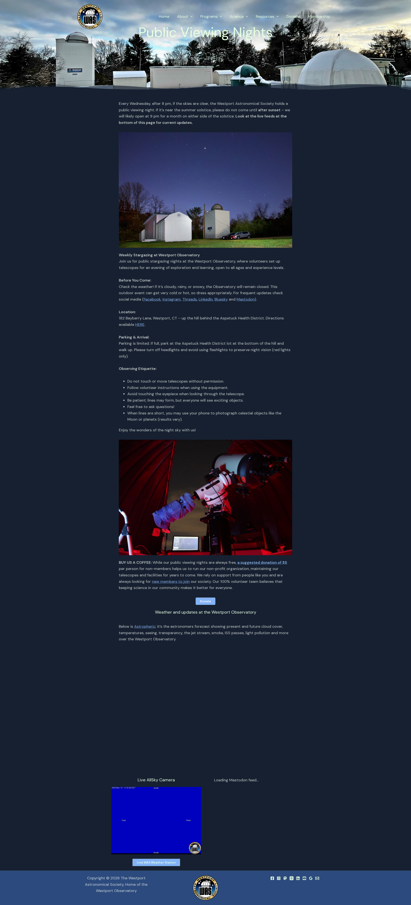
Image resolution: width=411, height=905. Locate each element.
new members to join (171, 581)
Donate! (293, 16)
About (182, 16)
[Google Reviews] (311, 878)
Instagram (171, 299)
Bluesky (221, 299)
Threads (189, 299)
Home (164, 16)
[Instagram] (279, 878)
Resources (265, 16)
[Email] (317, 878)
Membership (319, 16)
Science (237, 16)
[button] (190, 16)
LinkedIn (206, 299)
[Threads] (291, 878)
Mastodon (246, 299)
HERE (139, 324)
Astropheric (144, 626)
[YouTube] (304, 878)
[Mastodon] (285, 878)
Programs (209, 16)
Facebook (152, 299)
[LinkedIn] (298, 878)
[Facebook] (272, 878)
